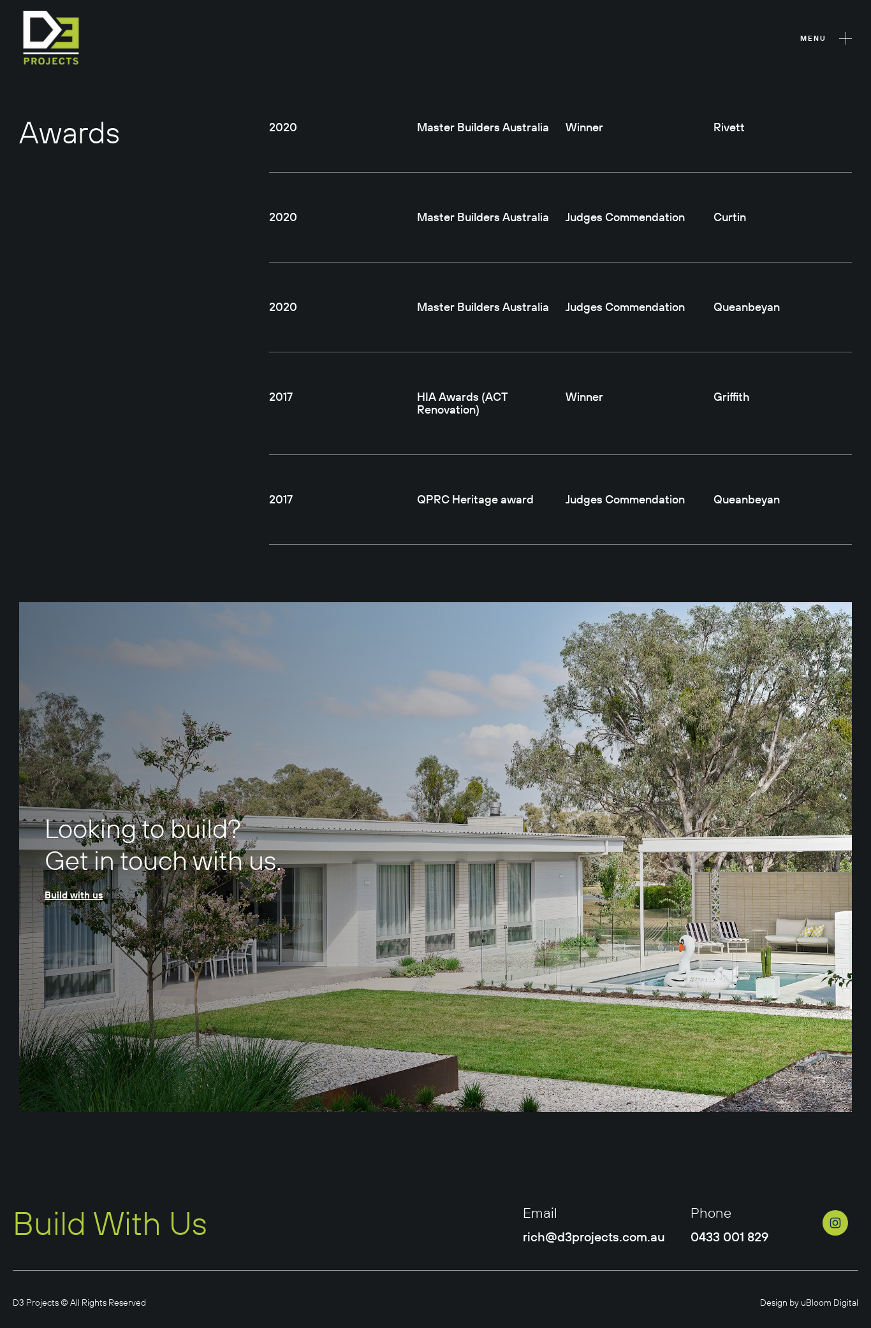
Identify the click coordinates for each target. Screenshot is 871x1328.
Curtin (730, 217)
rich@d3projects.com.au (594, 1237)
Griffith (732, 396)
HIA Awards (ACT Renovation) (462, 403)
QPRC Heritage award (475, 499)
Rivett (729, 127)
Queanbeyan (747, 307)
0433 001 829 (729, 1237)
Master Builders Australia (483, 127)
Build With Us (110, 1223)
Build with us (74, 895)
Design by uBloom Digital (809, 1302)
